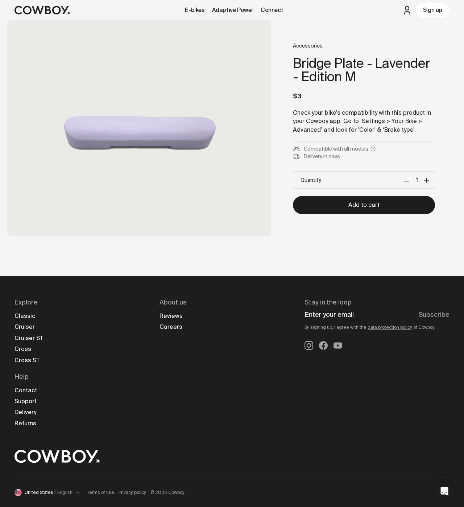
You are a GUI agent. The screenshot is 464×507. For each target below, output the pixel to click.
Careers (171, 327)
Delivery (25, 412)
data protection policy (390, 327)
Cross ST (27, 360)
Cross (22, 349)
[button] (444, 491)
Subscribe (434, 314)
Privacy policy (132, 492)
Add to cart (364, 205)
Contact (25, 390)
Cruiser (24, 327)
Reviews (171, 316)
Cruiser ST (28, 338)
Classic (24, 316)
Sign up (432, 10)
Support (25, 401)
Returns (25, 423)
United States (48, 492)
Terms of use (100, 492)
